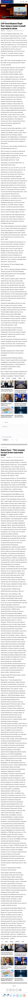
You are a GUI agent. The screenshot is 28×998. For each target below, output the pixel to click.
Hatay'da (14, 378)
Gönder (5, 439)
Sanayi (11, 941)
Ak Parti (8, 378)
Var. (25, 378)
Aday (3, 378)
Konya (6, 941)
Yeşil (23, 941)
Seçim (20, 378)
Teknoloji (17, 941)
